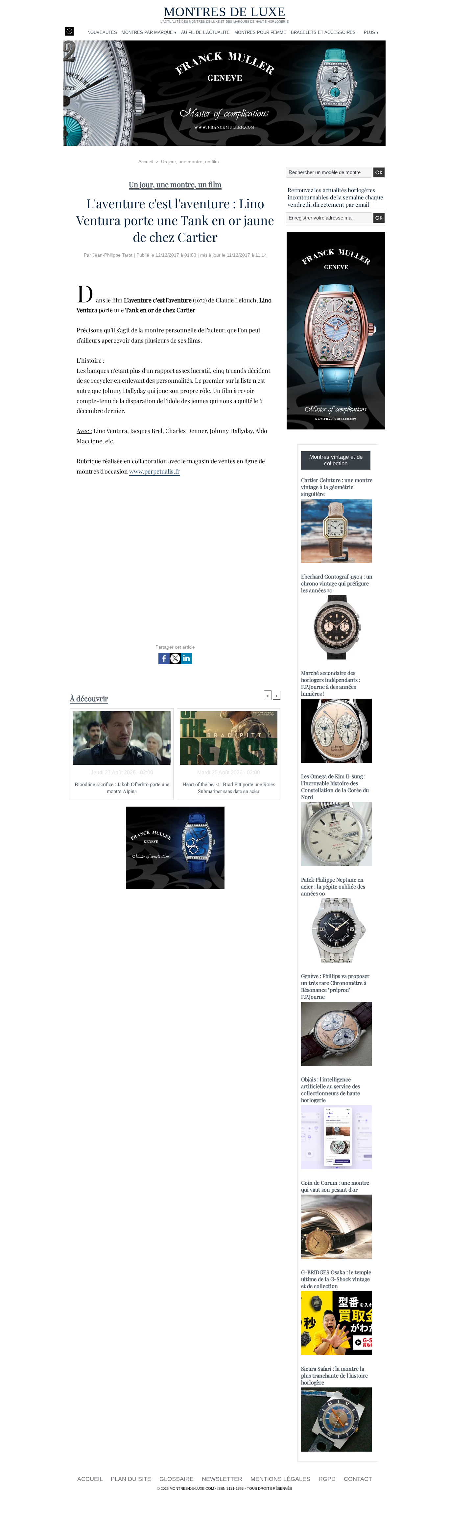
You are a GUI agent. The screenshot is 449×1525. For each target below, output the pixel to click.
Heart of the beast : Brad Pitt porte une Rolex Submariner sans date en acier (228, 787)
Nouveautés (102, 32)
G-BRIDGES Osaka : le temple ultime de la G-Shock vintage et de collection (336, 1279)
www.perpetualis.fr (154, 471)
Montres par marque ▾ (149, 32)
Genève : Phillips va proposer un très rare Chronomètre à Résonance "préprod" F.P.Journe (335, 986)
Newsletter (223, 1479)
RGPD (328, 1479)
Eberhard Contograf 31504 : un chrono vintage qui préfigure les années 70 (336, 583)
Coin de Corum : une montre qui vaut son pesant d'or (335, 1186)
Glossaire (177, 1479)
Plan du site (132, 1479)
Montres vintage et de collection (336, 460)
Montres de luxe (225, 12)
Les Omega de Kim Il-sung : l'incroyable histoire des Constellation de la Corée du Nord (335, 786)
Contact (358, 1479)
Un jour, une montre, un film (190, 161)
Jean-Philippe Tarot (112, 255)
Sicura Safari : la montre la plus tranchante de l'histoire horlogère (334, 1375)
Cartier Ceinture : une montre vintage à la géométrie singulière (336, 487)
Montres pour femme (260, 32)
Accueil (145, 161)
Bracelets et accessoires (323, 32)
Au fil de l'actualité (205, 32)
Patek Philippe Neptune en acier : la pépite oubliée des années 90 (333, 886)
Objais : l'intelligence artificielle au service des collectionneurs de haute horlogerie (330, 1089)
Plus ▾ (371, 32)
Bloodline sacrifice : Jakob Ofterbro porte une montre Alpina (122, 787)
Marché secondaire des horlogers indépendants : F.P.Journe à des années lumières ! (330, 683)
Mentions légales (281, 1479)
